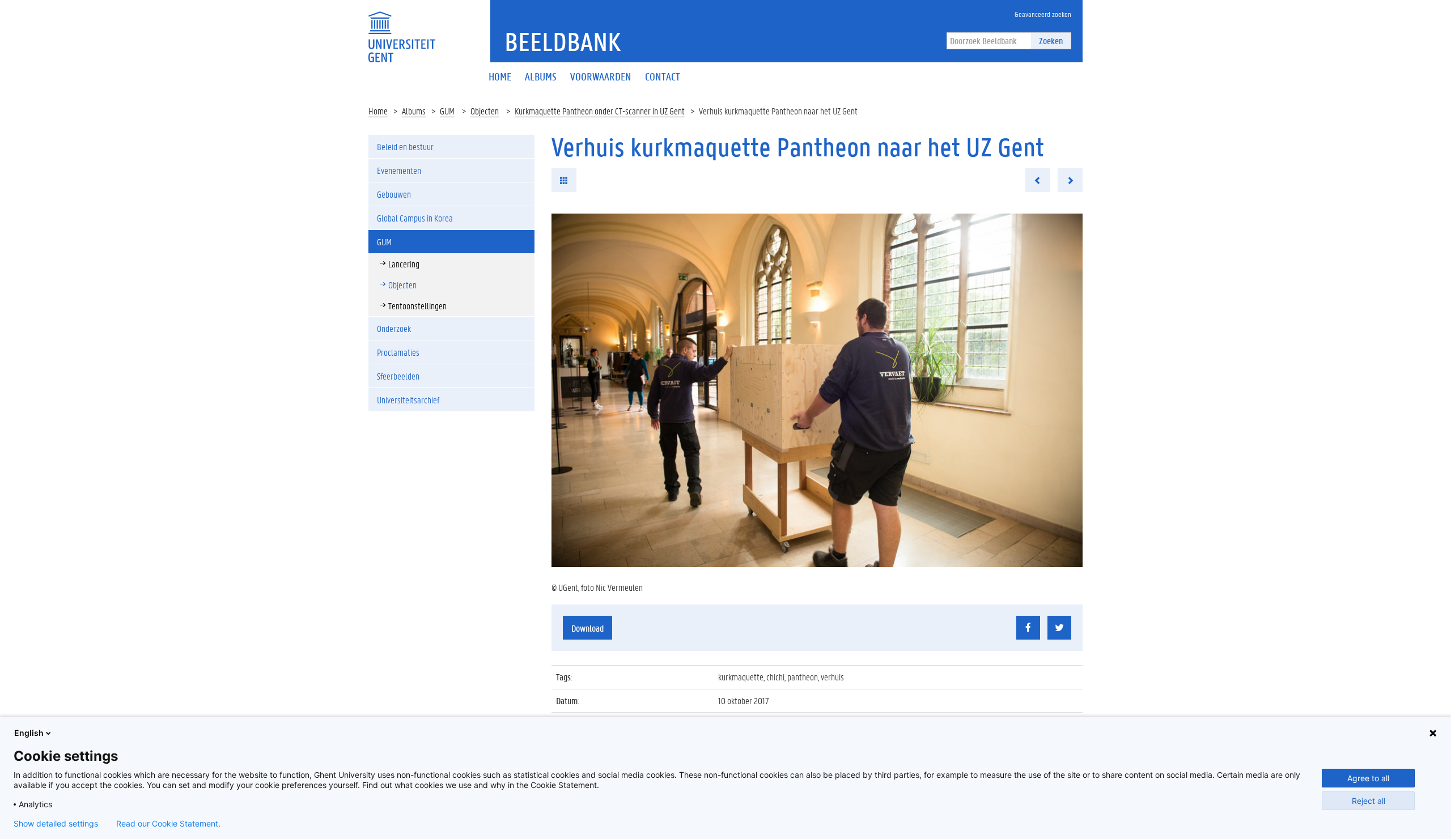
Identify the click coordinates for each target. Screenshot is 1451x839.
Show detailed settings (56, 823)
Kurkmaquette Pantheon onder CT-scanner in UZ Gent (600, 111)
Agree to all (1368, 778)
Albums (414, 111)
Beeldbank (562, 41)
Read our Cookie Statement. (168, 823)
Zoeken (1051, 40)
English (29, 733)
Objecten (484, 111)
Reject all (1368, 801)
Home (378, 111)
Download (587, 628)
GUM (447, 111)
